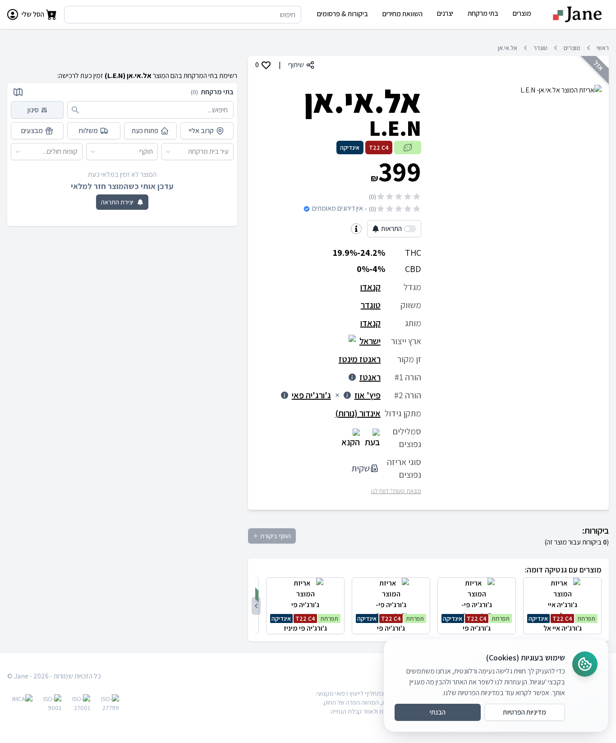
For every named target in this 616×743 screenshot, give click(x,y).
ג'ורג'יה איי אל (562, 623)
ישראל (370, 341)
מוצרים (572, 48)
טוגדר (540, 48)
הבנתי (438, 712)
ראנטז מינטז (360, 359)
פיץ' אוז (367, 395)
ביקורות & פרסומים (342, 13)
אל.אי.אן (507, 48)
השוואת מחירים (402, 13)
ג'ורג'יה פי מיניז (304, 623)
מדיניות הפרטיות (524, 712)
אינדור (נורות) (358, 413)
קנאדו (370, 287)
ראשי (603, 48)
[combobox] (229, 151)
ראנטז (370, 377)
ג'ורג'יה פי (476, 623)
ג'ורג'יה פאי (311, 395)
